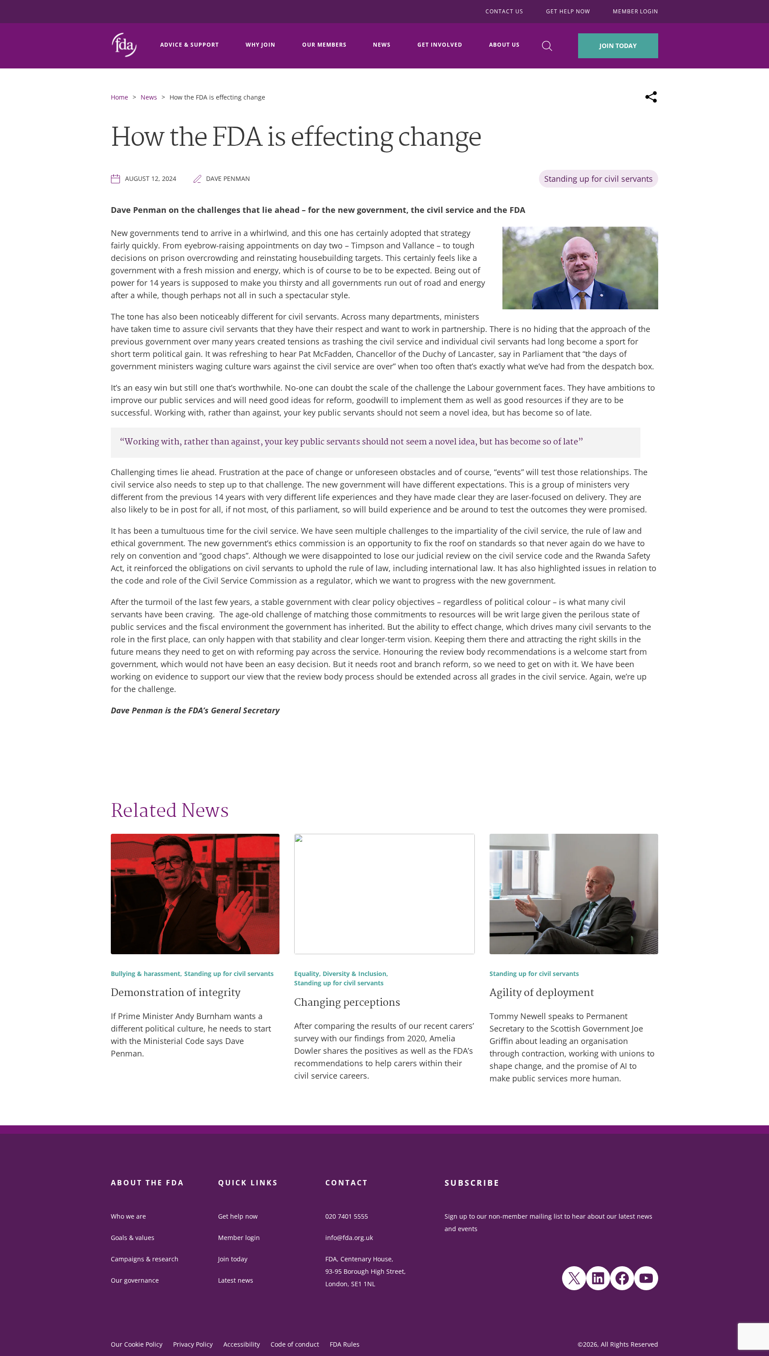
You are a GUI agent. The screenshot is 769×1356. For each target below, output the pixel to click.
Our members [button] (324, 44)
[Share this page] (651, 97)
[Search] (547, 46)
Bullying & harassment (145, 974)
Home (119, 97)
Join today (232, 1259)
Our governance (135, 1280)
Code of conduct (295, 1344)
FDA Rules (345, 1344)
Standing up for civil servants (598, 178)
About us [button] (504, 44)
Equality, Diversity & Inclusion (340, 974)
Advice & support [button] (189, 44)
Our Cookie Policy (136, 1344)
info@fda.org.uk (349, 1237)
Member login (239, 1237)
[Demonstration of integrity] (195, 895)
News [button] (382, 44)
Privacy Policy (193, 1344)
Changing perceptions (347, 1004)
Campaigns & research (144, 1259)
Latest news (235, 1280)
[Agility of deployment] (574, 895)
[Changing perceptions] (384, 895)
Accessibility (241, 1344)
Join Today (618, 45)
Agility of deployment (542, 994)
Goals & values (132, 1237)
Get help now (238, 1216)
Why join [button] (260, 44)
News (149, 97)
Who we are (128, 1216)
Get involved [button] (439, 44)
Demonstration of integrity (175, 994)
